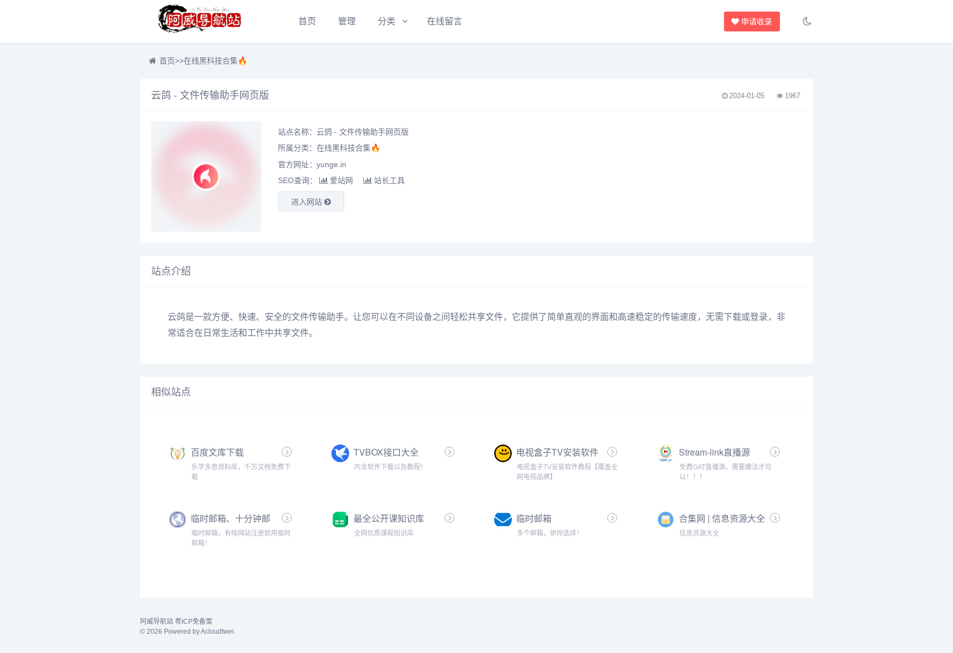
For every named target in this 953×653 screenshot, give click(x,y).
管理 (347, 21)
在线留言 (444, 21)
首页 (307, 21)
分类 (386, 21)
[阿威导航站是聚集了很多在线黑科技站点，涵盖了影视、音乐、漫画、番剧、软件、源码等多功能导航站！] (200, 21)
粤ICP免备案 (193, 621)
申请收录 (755, 21)
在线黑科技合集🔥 (215, 60)
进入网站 (307, 201)
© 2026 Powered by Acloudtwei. (187, 631)
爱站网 (341, 180)
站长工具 (389, 180)
